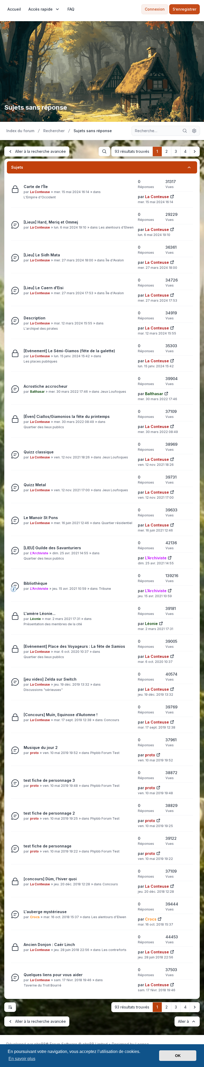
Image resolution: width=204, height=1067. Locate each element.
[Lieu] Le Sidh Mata (42, 255)
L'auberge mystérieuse (45, 911)
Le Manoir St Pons (41, 517)
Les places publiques (40, 361)
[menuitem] (14, 9)
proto (34, 753)
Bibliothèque (35, 583)
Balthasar (37, 392)
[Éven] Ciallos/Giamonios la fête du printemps (67, 416)
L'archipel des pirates (41, 329)
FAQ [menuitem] (70, 9)
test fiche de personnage (47, 846)
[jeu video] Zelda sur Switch (50, 679)
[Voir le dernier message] (172, 196)
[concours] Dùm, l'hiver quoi (50, 879)
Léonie (35, 619)
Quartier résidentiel (116, 523)
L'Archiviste (39, 553)
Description (34, 318)
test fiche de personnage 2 (49, 813)
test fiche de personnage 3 (49, 780)
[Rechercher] (184, 130)
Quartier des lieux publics (44, 427)
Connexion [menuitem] (155, 9)
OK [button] (178, 1055)
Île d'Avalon (115, 260)
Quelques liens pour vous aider (53, 974)
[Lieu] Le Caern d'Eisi (43, 287)
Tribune (105, 589)
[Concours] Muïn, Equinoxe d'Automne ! (60, 714)
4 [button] (185, 151)
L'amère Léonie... (40, 613)
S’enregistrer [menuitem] (184, 9)
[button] (195, 151)
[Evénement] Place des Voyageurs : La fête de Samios (74, 646)
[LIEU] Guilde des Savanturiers (52, 548)
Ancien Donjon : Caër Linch (49, 944)
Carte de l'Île (36, 186)
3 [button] (176, 151)
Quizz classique (39, 452)
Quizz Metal (35, 485)
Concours (111, 720)
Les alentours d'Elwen (116, 227)
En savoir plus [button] (21, 1058)
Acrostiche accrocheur (45, 386)
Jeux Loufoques (113, 392)
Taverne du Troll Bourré (42, 985)
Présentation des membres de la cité (53, 624)
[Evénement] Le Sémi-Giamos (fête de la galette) (69, 351)
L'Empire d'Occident (40, 197)
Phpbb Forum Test (105, 753)
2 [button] (166, 151)
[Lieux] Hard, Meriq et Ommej (51, 222)
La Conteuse (40, 192)
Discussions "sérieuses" (43, 690)
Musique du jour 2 (41, 747)
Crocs (35, 917)
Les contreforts (114, 950)
